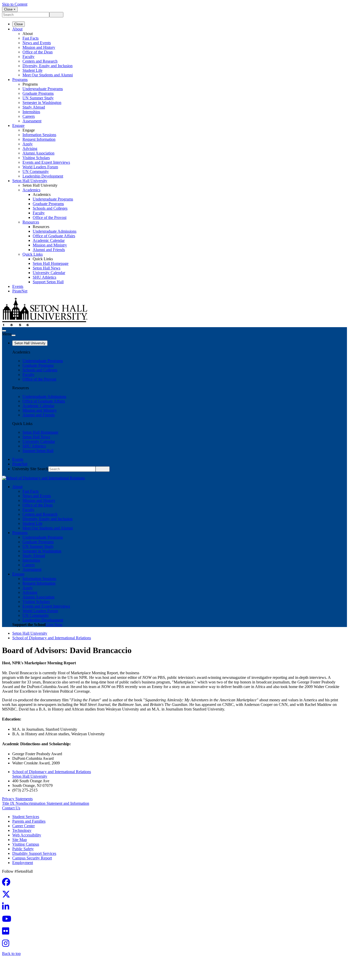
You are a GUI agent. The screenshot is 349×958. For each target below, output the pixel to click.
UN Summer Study (38, 98)
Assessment (31, 121)
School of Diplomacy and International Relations (51, 638)
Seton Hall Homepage (50, 263)
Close (18, 24)
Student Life (32, 70)
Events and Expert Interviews (46, 162)
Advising (29, 148)
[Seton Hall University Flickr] (7, 932)
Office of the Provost (49, 217)
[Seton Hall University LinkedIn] (7, 908)
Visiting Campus (25, 844)
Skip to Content (14, 4)
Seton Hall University (29, 181)
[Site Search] (4, 331)
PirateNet (19, 291)
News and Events (36, 43)
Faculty (28, 56)
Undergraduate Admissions (54, 231)
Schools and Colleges (50, 208)
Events (17, 286)
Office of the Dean (37, 52)
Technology (21, 830)
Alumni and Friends (49, 249)
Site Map (19, 839)
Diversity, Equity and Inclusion (47, 66)
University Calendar (49, 272)
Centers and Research (39, 61)
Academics (31, 190)
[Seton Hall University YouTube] (8, 920)
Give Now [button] (54, 624)
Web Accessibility (26, 835)
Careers (28, 116)
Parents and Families (28, 821)
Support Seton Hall (48, 282)
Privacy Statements (17, 799)
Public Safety (23, 849)
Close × (10, 9)
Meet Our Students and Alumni (47, 75)
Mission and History (38, 47)
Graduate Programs (38, 93)
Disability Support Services (34, 853)
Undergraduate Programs (42, 89)
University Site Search (30, 469)
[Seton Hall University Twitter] (7, 896)
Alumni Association (38, 153)
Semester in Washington (41, 102)
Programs (20, 79)
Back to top (11, 953)
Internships (31, 112)
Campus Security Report (32, 858)
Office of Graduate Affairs (54, 236)
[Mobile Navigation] (13, 335)
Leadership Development (42, 176)
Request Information (38, 139)
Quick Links (32, 254)
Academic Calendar (49, 240)
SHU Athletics (44, 277)
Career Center (23, 826)
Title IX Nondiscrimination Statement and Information (45, 803)
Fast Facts (30, 38)
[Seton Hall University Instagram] (7, 945)
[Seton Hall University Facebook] (7, 883)
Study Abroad (33, 107)
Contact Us (11, 808)
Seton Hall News (46, 268)
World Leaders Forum (40, 167)
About (17, 29)
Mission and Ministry (50, 245)
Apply (27, 144)
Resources (30, 222)
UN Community (35, 171)
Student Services (25, 816)
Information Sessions (39, 135)
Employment (22, 862)
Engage (18, 125)
